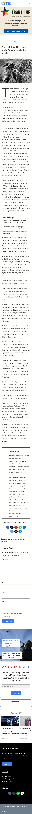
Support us (7, 764)
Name (4, 583)
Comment (5, 559)
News (16, 41)
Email (4, 592)
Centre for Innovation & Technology (19, 806)
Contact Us (5, 772)
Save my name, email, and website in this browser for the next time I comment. (16, 613)
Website (4, 601)
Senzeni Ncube (19, 58)
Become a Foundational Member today (16, 31)
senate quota (19, 539)
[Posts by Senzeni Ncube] (5, 453)
